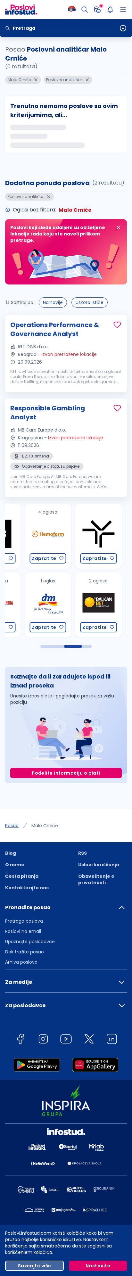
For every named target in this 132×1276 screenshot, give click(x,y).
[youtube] (66, 1040)
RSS (82, 853)
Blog (10, 853)
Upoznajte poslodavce (30, 941)
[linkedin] (111, 1040)
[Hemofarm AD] (27, 536)
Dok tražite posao (24, 952)
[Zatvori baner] (118, 227)
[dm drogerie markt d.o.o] (27, 605)
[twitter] (89, 1040)
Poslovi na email (23, 931)
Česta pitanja (21, 876)
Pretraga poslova (24, 921)
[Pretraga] (84, 9)
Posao (12, 825)
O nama (14, 864)
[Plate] (97, 9)
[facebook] (20, 1040)
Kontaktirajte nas (27, 888)
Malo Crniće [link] (44, 825)
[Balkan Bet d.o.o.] (77, 605)
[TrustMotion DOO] (77, 536)
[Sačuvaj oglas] (117, 324)
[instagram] (43, 1040)
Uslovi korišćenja (98, 864)
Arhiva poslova (21, 962)
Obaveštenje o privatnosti (96, 879)
